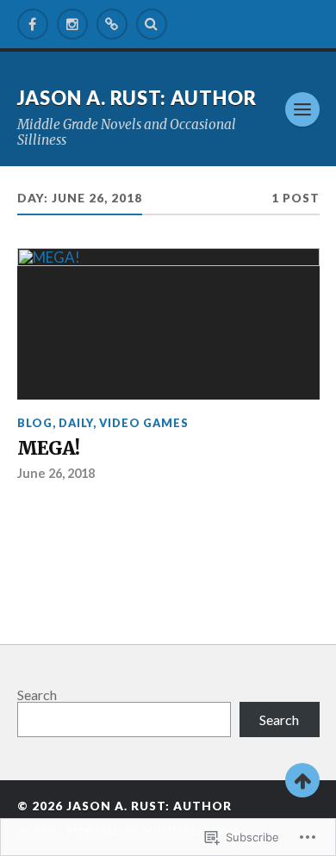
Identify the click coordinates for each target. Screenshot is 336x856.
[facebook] (32, 24)
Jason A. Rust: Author (137, 97)
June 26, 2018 (56, 473)
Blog (35, 423)
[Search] (151, 24)
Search (37, 694)
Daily (76, 423)
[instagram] (72, 24)
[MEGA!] (168, 324)
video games (144, 423)
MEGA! (48, 448)
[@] (112, 24)
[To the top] (302, 780)
